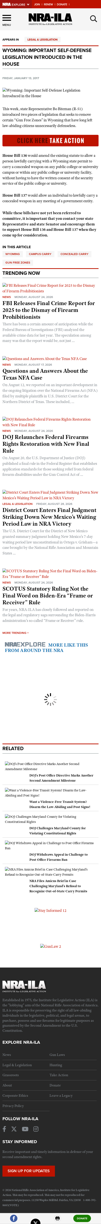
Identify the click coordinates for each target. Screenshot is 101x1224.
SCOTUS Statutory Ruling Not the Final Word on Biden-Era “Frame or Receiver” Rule (47, 595)
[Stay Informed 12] (50, 910)
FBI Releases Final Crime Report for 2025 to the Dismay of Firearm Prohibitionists (48, 309)
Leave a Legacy (61, 1095)
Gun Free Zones (17, 262)
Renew (48, 4)
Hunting (56, 1065)
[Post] (35, 1220)
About (7, 1085)
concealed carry (74, 254)
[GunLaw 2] (50, 946)
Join (37, 4)
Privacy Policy (13, 1106)
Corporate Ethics (15, 1095)
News (6, 297)
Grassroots (10, 1075)
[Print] (57, 1220)
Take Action (59, 1075)
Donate (62, 4)
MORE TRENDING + (15, 633)
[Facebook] (13, 1220)
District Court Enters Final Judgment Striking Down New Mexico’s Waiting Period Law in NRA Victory (49, 516)
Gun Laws (57, 1055)
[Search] (94, 19)
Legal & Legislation (42, 39)
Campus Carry (40, 254)
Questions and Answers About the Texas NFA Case (45, 374)
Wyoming (12, 254)
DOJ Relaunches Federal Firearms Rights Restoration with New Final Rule (45, 443)
